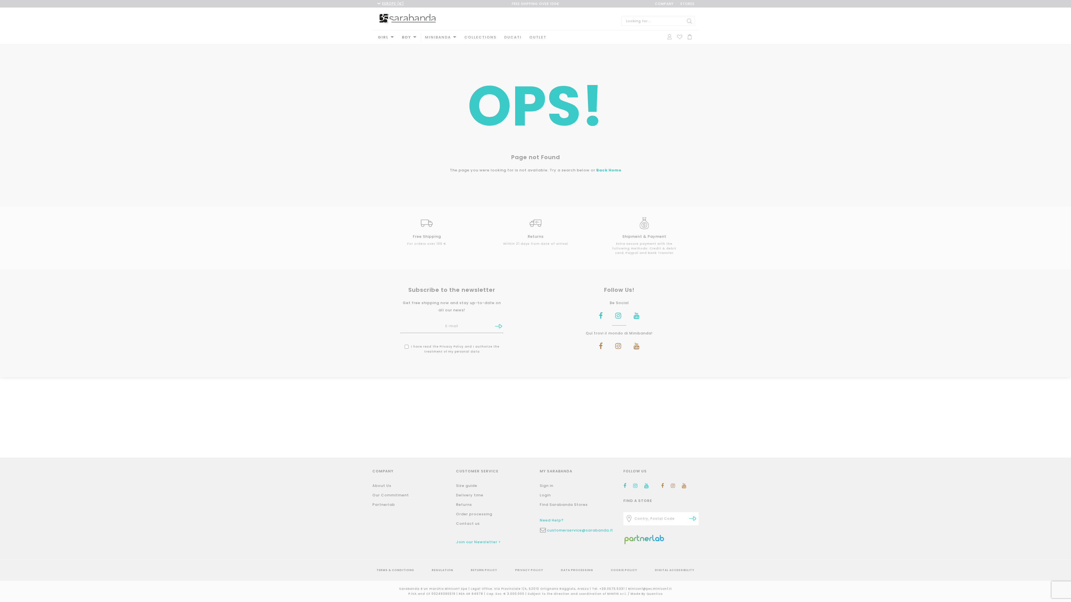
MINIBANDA (438, 37)
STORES (687, 3)
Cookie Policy (624, 570)
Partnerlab (383, 504)
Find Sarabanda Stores (564, 504)
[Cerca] (689, 21)
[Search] (693, 518)
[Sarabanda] (408, 18)
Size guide (466, 485)
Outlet (537, 37)
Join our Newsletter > (478, 542)
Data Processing (577, 570)
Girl (383, 37)
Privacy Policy (452, 346)
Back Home (608, 170)
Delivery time (469, 495)
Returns (464, 504)
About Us (381, 485)
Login (545, 495)
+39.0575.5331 (612, 589)
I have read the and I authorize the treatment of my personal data (454, 349)
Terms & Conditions (395, 570)
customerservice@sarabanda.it (580, 530)
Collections (480, 37)
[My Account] (669, 36)
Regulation (442, 570)
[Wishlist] (679, 36)
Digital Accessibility (674, 570)
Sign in (546, 485)
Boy (406, 37)
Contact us (468, 523)
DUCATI (513, 37)
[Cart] (690, 36)
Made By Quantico (647, 594)
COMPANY (664, 3)
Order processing (474, 514)
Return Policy (484, 570)
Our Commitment (390, 495)
